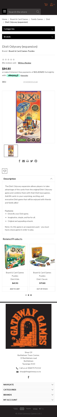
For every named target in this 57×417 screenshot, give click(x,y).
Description (10, 178)
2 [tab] (28, 295)
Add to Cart (15, 289)
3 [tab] (31, 295)
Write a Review (24, 63)
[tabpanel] (15, 268)
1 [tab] (26, 295)
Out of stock (42, 289)
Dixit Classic (42, 279)
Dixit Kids (15, 279)
